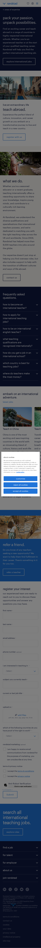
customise (20, 478)
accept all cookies (20, 491)
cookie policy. (20, 472)
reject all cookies (20, 485)
